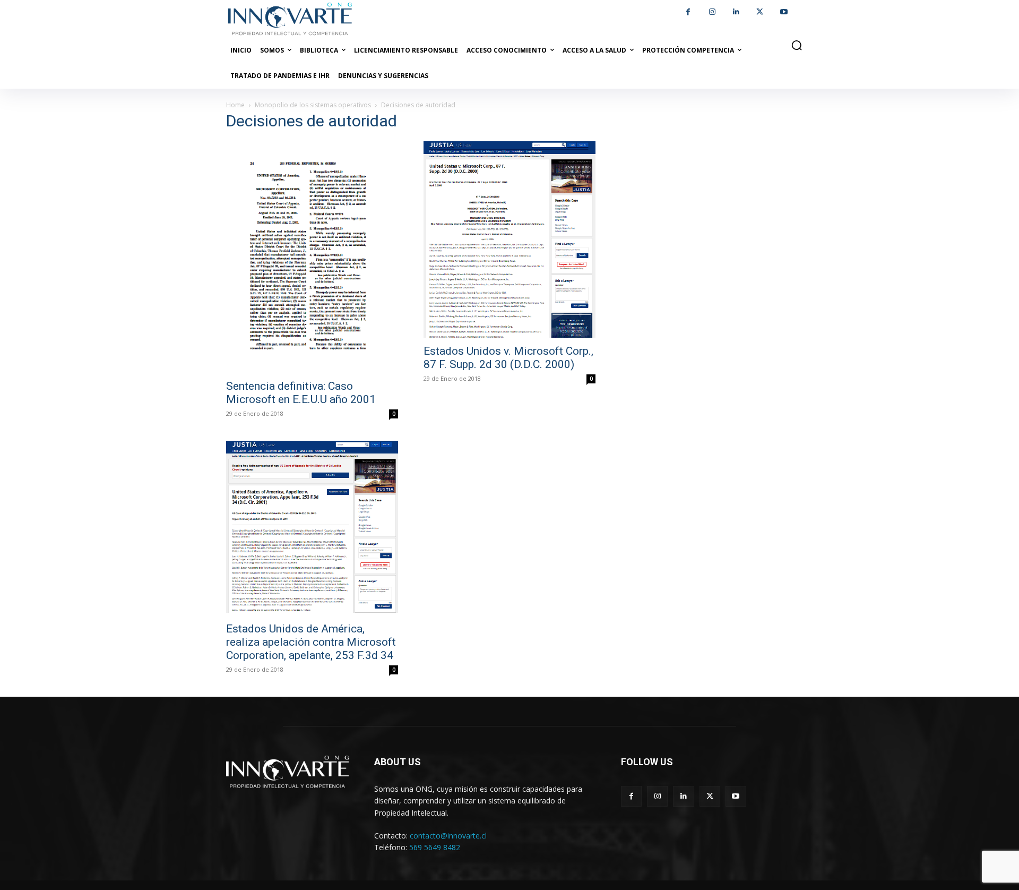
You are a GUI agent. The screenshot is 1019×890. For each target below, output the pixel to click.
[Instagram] (712, 12)
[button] (796, 45)
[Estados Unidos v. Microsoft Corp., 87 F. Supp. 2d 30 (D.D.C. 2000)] (509, 239)
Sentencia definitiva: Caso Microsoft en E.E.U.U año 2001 (301, 393)
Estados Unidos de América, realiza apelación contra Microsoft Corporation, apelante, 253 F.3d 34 (311, 642)
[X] (759, 12)
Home (235, 104)
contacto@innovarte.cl (448, 836)
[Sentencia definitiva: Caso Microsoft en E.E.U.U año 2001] (312, 257)
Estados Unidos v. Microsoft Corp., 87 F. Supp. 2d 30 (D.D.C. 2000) (508, 358)
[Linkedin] (736, 12)
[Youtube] (783, 12)
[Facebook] (688, 12)
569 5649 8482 (434, 847)
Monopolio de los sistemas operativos (313, 104)
